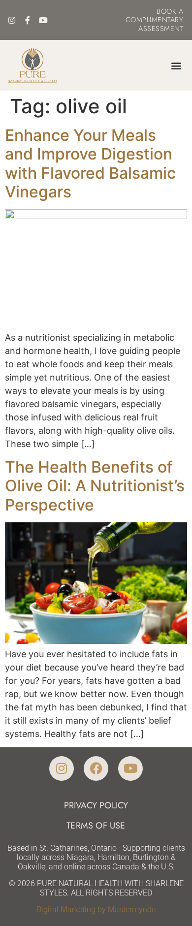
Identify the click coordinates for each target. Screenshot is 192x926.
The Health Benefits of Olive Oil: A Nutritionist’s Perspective (95, 485)
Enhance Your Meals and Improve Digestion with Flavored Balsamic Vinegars (90, 163)
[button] (176, 65)
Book (166, 11)
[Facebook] (96, 768)
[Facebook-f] (27, 20)
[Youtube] (43, 20)
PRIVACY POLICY (96, 805)
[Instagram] (12, 20)
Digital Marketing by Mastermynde (96, 909)
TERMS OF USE (95, 825)
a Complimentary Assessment (155, 19)
